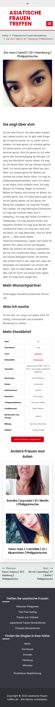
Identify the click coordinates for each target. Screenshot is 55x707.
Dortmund (27, 649)
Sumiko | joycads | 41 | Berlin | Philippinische (28, 502)
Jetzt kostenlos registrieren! (27, 439)
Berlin (27, 643)
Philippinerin (38, 360)
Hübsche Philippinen (27, 606)
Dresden (27, 654)
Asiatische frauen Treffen (25, 18)
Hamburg (38, 354)
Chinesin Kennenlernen (27, 628)
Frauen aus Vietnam (27, 617)
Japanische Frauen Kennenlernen (28, 622)
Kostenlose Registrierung (27, 673)
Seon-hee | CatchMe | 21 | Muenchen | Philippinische (27, 551)
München (28, 665)
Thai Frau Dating (27, 611)
